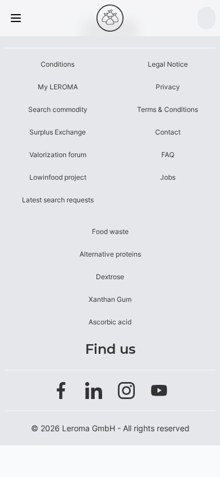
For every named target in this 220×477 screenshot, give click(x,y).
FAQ (167, 154)
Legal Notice (168, 64)
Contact (168, 132)
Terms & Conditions (167, 109)
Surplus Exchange (57, 132)
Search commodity (57, 109)
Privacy (168, 87)
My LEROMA (58, 87)
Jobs (167, 177)
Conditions (57, 64)
